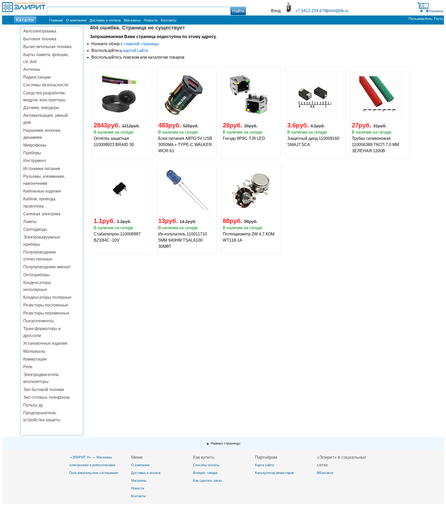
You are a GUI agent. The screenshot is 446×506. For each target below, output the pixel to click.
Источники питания (41, 168)
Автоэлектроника (39, 31)
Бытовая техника (39, 39)
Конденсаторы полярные (47, 297)
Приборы (32, 153)
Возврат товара (205, 473)
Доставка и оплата (105, 20)
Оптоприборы (36, 275)
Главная (56, 20)
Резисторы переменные (46, 313)
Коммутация (35, 359)
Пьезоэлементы (38, 321)
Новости (151, 20)
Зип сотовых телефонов (46, 397)
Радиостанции (37, 77)
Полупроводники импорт (47, 267)
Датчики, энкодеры (41, 107)
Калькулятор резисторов (274, 473)
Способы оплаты (206, 465)
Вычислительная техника (47, 46)
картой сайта (135, 50)
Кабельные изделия (42, 191)
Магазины (132, 20)
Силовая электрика (41, 214)
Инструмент (34, 160)
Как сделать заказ (207, 480)
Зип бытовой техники (43, 389)
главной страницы (141, 44)
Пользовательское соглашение (93, 473)
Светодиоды (35, 229)
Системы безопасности (45, 85)
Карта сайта (264, 465)
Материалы (34, 351)
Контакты (168, 20)
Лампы (30, 221)
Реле (28, 367)
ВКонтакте (325, 473)
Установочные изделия (45, 343)
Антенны (31, 69)
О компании (76, 20)
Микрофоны (34, 145)
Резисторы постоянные (45, 305)
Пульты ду (33, 405)
